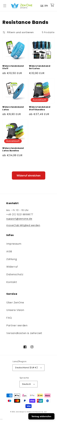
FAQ (9, 318)
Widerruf (12, 267)
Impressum (13, 244)
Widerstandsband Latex (13, 108)
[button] (5, 6)
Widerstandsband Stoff (13, 67)
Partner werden (16, 325)
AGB (9, 251)
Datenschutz (14, 274)
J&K (45, 412)
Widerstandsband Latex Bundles (13, 149)
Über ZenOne (15, 302)
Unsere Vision (15, 310)
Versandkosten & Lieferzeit (24, 333)
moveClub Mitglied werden (23, 225)
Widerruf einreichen (29, 175)
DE (42, 5)
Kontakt (11, 282)
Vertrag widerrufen (41, 416)
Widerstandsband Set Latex (39, 67)
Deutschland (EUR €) (26, 367)
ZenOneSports (21, 412)
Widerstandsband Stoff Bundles (39, 108)
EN (46, 5)
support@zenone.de (19, 218)
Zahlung (11, 259)
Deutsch (26, 384)
